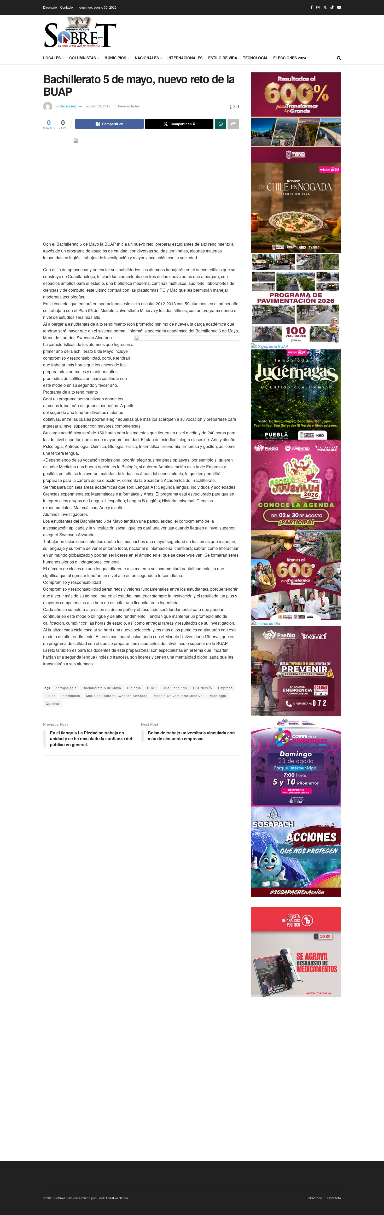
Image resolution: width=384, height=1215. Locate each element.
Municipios (115, 57)
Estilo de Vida (222, 57)
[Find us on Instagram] (317, 7)
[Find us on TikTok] (332, 7)
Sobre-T (60, 1198)
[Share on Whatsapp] (220, 124)
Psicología (217, 695)
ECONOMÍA (202, 688)
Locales (52, 57)
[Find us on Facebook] (312, 7)
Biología (134, 688)
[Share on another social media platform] (233, 124)
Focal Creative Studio (112, 1198)
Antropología (66, 688)
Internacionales (184, 57)
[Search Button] (339, 57)
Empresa (225, 688)
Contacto (66, 7)
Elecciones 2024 (289, 57)
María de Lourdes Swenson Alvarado (117, 695)
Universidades (128, 105)
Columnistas (82, 57)
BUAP (152, 688)
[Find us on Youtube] (339, 7)
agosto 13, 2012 (98, 105)
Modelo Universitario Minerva (178, 695)
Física (51, 695)
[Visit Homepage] (80, 33)
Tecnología (255, 57)
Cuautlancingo (175, 688)
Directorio (50, 7)
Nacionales (147, 57)
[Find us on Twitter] (325, 7)
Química (52, 703)
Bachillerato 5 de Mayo (102, 688)
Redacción (67, 105)
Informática (71, 695)
